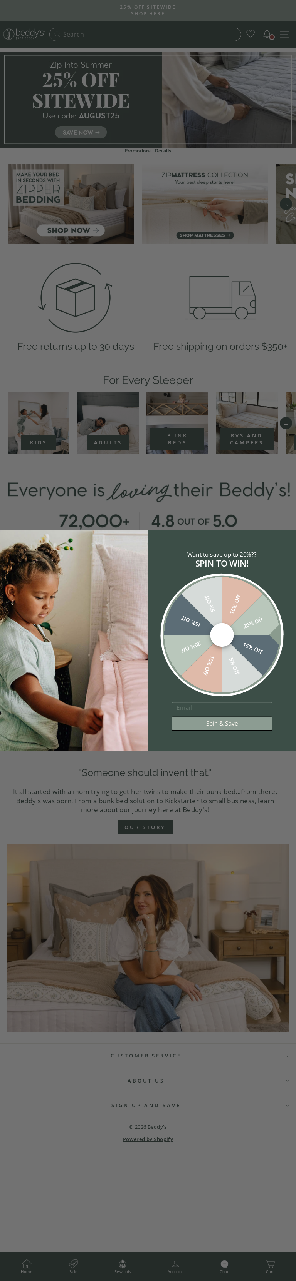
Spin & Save (222, 723)
